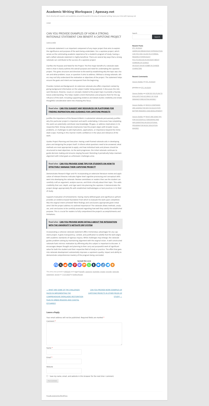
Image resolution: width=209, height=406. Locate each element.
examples (96, 272)
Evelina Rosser (78, 274)
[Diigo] (103, 265)
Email (49, 357)
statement (50, 274)
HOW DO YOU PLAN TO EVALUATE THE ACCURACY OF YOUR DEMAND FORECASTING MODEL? (147, 96)
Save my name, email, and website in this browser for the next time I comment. (82, 376)
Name (49, 348)
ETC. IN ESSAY (137, 48)
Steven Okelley (137, 82)
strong (57, 274)
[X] (61, 265)
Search (134, 33)
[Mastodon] (79, 265)
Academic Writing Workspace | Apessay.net (80, 11)
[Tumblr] (94, 265)
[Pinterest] (75, 265)
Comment (51, 321)
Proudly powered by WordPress (56, 396)
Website (49, 367)
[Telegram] (108, 265)
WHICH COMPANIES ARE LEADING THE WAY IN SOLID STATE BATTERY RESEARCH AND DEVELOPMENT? (147, 108)
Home (48, 23)
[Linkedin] (70, 265)
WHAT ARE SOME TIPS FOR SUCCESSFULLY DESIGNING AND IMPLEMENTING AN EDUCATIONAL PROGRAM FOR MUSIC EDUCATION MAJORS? (146, 122)
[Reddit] (65, 265)
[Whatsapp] (89, 265)
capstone (88, 272)
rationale (115, 272)
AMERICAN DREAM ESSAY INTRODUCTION (147, 51)
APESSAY (67, 272)
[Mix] (84, 265)
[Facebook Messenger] (98, 265)
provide (109, 272)
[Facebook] (56, 265)
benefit (82, 272)
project (102, 272)
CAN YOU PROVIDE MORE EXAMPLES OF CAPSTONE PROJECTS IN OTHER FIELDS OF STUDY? (105, 293)
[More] (112, 265)
